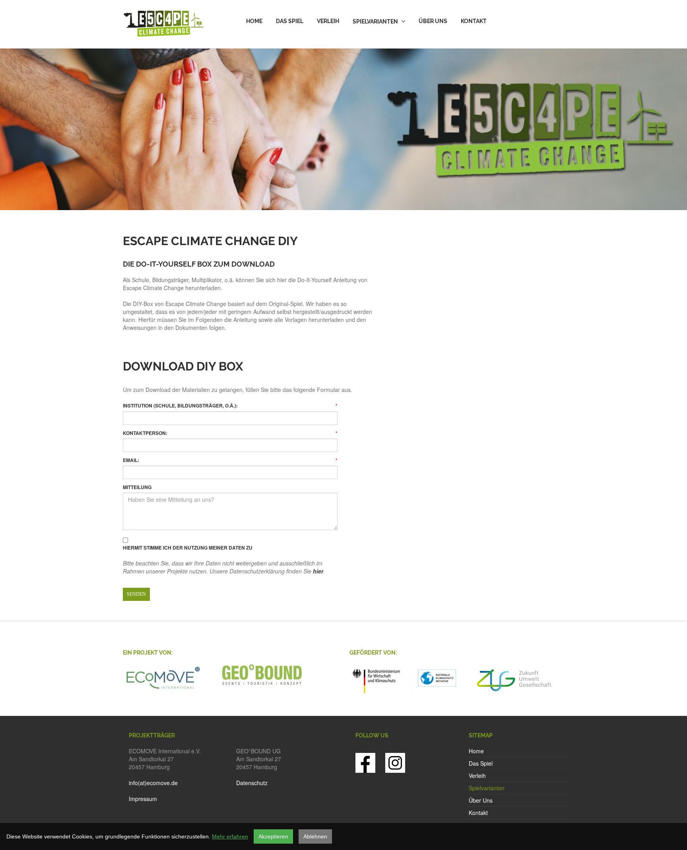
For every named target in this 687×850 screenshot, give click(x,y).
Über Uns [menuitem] (433, 21)
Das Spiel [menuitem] (289, 21)
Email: (230, 460)
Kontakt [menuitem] (474, 21)
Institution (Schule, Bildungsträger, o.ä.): (230, 405)
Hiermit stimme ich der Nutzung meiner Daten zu (187, 547)
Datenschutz (252, 783)
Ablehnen (315, 836)
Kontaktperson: (230, 433)
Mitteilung (137, 487)
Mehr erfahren (230, 836)
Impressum (143, 799)
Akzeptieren (273, 836)
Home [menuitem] (254, 21)
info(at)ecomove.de (153, 783)
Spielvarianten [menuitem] (375, 21)
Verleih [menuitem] (328, 21)
